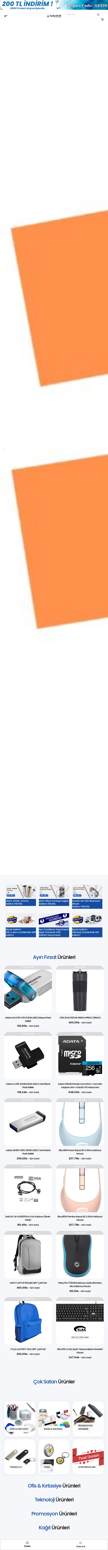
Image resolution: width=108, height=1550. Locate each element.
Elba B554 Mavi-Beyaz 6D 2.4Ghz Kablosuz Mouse (80, 1152)
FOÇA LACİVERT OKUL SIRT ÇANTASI (28, 1349)
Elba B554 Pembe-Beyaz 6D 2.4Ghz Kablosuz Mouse (80, 1218)
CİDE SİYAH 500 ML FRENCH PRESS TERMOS (80, 1017)
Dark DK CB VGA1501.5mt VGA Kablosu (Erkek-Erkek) (28, 1218)
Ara (98, 14)
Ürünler (27, 1546)
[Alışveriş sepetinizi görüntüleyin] (102, 19)
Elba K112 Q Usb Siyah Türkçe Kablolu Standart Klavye (80, 1351)
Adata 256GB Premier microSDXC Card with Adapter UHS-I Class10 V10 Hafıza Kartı (80, 1085)
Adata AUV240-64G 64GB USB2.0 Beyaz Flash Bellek (28, 1019)
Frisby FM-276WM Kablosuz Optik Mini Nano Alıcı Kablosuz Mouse (80, 1284)
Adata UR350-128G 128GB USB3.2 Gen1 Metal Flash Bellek (28, 1152)
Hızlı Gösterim (45, 980)
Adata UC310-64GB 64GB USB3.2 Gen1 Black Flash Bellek (28, 1085)
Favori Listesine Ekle (45, 973)
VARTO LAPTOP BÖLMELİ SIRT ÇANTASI (28, 1283)
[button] (49, 872)
